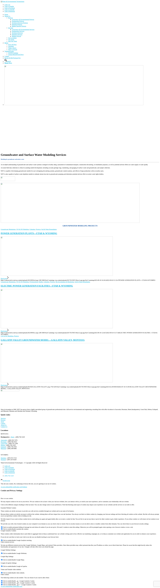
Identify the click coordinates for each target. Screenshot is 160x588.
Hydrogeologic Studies (36, 282)
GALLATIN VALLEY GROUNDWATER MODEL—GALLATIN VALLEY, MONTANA (43, 340)
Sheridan (3, 458)
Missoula (3, 448)
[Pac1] (57, 328)
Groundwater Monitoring (8, 229)
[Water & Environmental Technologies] (12, 1)
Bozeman (3, 442)
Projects (38, 229)
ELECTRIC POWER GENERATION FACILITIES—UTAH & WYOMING (37, 286)
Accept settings (5, 487)
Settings (24, 487)
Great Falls (4, 443)
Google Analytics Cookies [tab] (8, 531)
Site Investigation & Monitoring (64, 282)
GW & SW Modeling (22, 229)
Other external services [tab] (7, 542)
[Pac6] (57, 275)
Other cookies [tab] (5, 574)
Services (3, 418)
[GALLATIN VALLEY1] (57, 382)
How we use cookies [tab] (7, 498)
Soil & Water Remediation (49, 229)
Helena (3, 445)
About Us (3, 425)
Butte (12, 437)
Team (2, 421)
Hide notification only (16, 487)
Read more (4, 278)
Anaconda (4, 440)
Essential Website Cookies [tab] (8, 508)
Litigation (32, 229)
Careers (3, 423)
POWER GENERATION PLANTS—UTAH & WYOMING (29, 233)
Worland (3, 459)
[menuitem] (81, 14)
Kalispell (3, 447)
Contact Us (4, 427)
